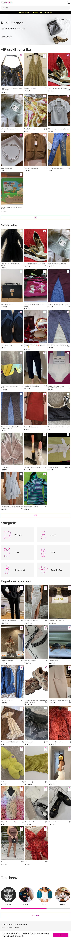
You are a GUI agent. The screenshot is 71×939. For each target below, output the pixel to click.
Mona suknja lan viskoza (31, 427)
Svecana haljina (29, 782)
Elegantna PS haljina (7, 660)
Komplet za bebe (53, 467)
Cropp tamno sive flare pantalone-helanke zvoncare (11, 427)
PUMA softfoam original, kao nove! (58, 88)
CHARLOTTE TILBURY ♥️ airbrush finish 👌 (34, 346)
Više (35, 217)
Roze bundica (5, 467)
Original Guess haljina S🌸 (9, 822)
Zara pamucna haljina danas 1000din (12, 506)
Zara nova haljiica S (30, 88)
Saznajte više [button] (19, 936)
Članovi (10, 927)
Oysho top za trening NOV (56, 427)
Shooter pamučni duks (31, 506)
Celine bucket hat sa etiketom (10, 129)
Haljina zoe (28, 862)
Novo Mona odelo (6, 700)
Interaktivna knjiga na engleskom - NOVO (11, 208)
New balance (29, 742)
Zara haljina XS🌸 (29, 129)
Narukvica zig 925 (6, 168)
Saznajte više (7, 37)
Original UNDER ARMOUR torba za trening (34, 305)
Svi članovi (35, 915)
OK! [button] (60, 935)
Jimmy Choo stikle (30, 822)
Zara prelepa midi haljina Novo (10, 742)
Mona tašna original (7, 304)
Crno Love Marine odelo (8, 620)
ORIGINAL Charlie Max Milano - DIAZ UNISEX (12, 386)
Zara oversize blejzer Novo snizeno (60, 700)
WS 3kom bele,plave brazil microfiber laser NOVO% (56, 386)
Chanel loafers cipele (55, 822)
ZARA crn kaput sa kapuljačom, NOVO (10, 264)
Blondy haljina (5, 862)
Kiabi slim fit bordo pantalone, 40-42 (59, 304)
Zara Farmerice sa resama (56, 168)
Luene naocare (53, 660)
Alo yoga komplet (30, 660)
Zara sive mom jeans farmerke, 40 (58, 345)
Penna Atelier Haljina (31, 620)
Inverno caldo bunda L (56, 742)
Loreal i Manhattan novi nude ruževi (35, 467)
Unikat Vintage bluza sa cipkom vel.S (59, 129)
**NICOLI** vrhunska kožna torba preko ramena (11, 89)
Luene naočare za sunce (56, 620)
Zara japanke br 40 (6, 345)
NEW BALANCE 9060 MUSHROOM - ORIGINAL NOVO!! (36, 701)
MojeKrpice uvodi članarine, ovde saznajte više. (35, 12)
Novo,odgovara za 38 (31, 168)
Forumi (3, 927)
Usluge (17, 927)
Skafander (4, 782)
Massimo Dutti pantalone (31, 386)
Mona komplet (53, 782)
